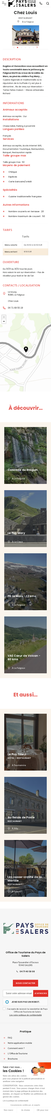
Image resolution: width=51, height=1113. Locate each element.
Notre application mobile (20, 1043)
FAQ (10, 1037)
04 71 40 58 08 (27, 971)
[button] (37, 47)
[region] (25, 1002)
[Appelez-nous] (40, 3)
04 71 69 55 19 (15, 308)
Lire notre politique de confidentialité (25, 1015)
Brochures (13, 1058)
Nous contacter (25, 983)
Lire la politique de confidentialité (15, 1101)
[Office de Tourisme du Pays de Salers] (22, 3)
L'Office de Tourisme (17, 1053)
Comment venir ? (16, 1048)
